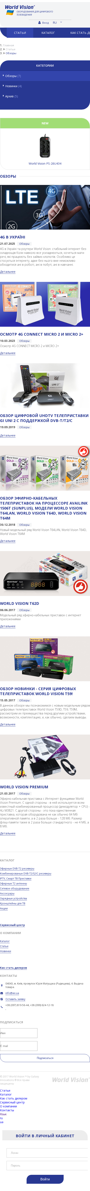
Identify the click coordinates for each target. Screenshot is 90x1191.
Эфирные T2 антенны (13, 883)
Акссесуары (7, 893)
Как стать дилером (13, 968)
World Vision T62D (19, 603)
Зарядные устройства (13, 898)
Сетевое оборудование (14, 888)
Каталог (5, 941)
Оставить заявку (15, 999)
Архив (11, 96)
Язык (3, 1114)
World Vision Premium (24, 786)
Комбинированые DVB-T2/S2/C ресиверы (25, 873)
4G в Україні (12, 237)
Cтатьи (4, 946)
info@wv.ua (12, 993)
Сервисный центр (12, 925)
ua (1, 1122)
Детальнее (7, 272)
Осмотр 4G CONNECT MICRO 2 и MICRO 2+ (41, 334)
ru (55, 22)
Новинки (13, 86)
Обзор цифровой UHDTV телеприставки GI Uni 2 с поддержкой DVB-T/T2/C (44, 418)
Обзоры (13, 76)
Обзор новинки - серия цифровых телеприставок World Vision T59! (38, 691)
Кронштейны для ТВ (12, 903)
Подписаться (45, 1058)
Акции (4, 908)
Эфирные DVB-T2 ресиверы (17, 868)
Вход (45, 22)
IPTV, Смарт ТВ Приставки (15, 878)
